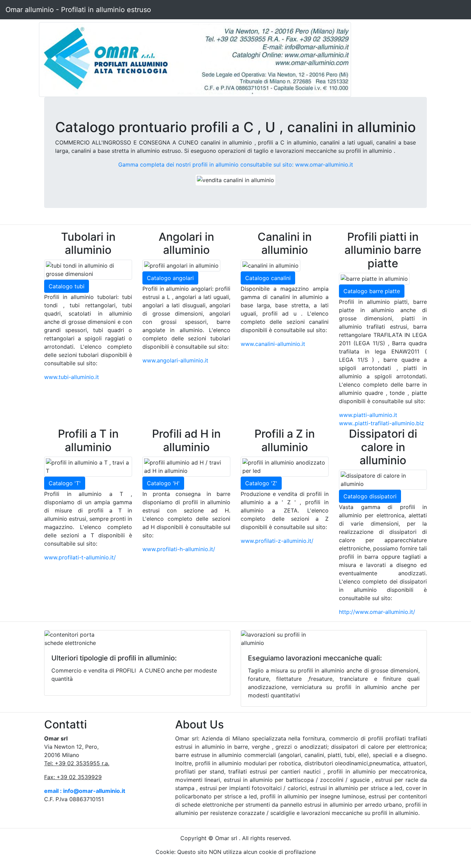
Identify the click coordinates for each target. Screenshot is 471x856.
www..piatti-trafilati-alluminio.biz (381, 423)
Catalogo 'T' (65, 483)
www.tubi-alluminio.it (71, 377)
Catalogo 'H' (163, 483)
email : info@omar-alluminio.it (84, 790)
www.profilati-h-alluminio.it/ (178, 549)
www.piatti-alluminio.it (368, 414)
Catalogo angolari (170, 278)
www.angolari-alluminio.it (175, 360)
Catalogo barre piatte (371, 291)
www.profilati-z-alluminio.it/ (277, 540)
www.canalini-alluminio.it (273, 343)
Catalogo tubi (66, 286)
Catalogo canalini (268, 278)
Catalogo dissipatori (370, 496)
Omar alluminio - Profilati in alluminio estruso (78, 10)
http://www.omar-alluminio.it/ (377, 611)
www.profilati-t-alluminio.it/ (80, 557)
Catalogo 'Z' (261, 483)
